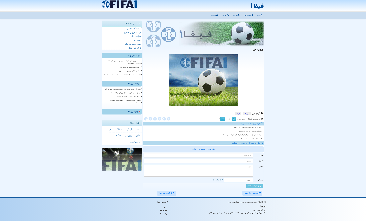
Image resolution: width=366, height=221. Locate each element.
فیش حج (137, 40)
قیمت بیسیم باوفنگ (133, 44)
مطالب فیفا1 (248, 15)
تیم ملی (224, 15)
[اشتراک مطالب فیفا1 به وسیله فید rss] (150, 118)
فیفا (238, 113)
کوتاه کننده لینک (134, 48)
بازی (138, 129)
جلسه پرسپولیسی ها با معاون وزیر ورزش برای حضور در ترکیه (122, 74)
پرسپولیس (135, 141)
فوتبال (213, 15)
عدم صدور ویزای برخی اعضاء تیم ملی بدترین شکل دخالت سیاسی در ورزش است (124, 62)
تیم (110, 129)
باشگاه (235, 15)
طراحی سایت (135, 36)
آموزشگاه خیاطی (134, 29)
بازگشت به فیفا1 (165, 193)
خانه (258, 15)
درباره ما (164, 206)
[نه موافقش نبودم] (222, 119)
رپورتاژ (129, 135)
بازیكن (130, 129)
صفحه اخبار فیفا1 (251, 193)
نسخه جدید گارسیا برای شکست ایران (130, 70)
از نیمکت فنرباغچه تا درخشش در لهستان (250, 131)
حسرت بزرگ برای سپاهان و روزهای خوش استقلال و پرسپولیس (125, 101)
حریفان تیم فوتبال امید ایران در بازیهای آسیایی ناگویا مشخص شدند (242, 134)
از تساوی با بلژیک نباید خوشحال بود (130, 67)
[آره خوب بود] (234, 119)
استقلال (119, 129)
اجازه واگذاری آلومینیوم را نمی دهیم (251, 138)
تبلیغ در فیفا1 (163, 210)
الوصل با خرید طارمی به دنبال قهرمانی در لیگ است (247, 127)
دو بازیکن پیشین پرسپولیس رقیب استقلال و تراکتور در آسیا (123, 89)
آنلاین (137, 135)
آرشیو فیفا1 (163, 213)
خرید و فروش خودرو (132, 32)
